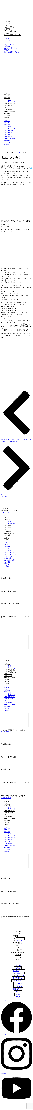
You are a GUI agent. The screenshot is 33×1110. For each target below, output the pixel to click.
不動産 (6, 33)
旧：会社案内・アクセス (12, 35)
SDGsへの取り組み (10, 31)
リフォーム (11, 102)
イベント (7, 23)
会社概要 (7, 113)
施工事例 (7, 29)
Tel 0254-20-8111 (6, 512)
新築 (9, 100)
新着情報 (7, 21)
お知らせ (7, 94)
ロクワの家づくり (10, 105)
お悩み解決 (8, 109)
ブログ (6, 25)
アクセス (7, 115)
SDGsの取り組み (9, 111)
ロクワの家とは (9, 27)
